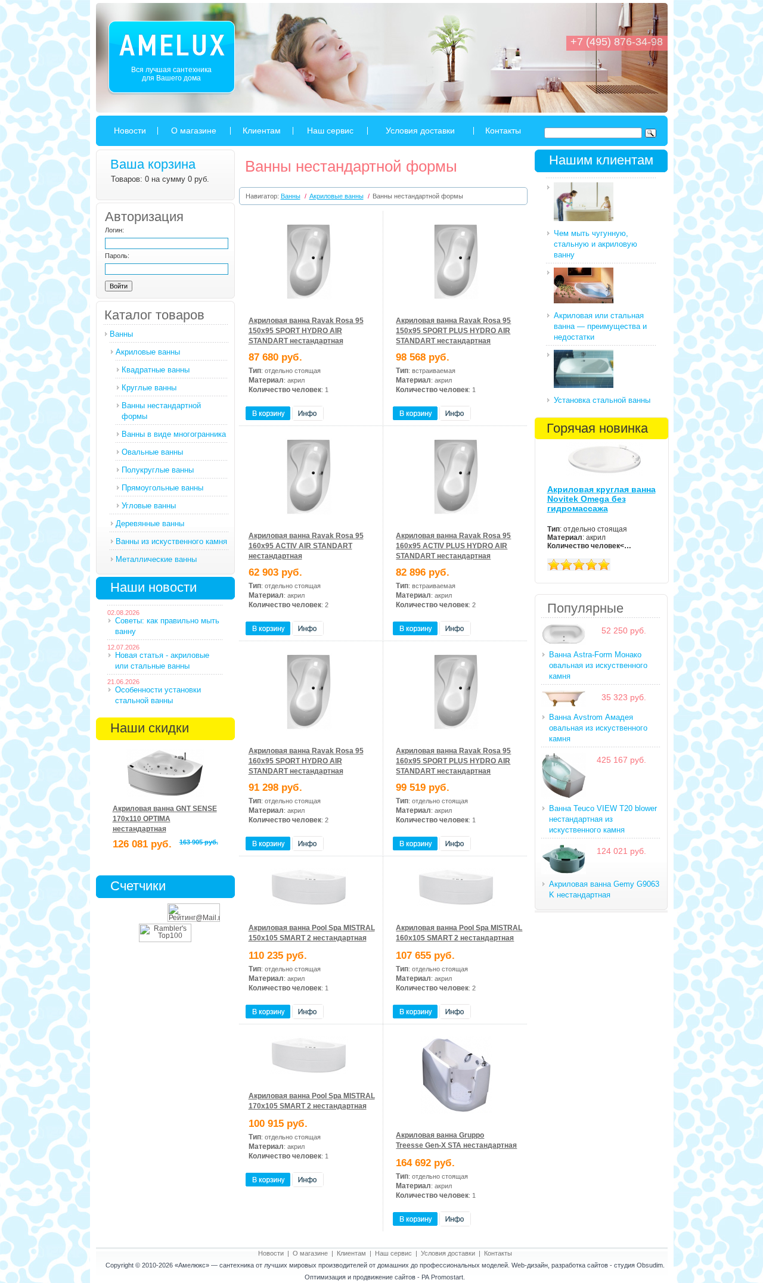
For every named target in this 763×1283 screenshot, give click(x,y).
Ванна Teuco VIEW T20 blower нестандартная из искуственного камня (603, 819)
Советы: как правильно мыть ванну (167, 626)
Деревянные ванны (150, 523)
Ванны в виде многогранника (174, 434)
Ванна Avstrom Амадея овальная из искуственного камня (598, 728)
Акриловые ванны (148, 351)
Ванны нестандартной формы (161, 411)
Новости (130, 130)
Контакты (503, 130)
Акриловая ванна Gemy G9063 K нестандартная (604, 889)
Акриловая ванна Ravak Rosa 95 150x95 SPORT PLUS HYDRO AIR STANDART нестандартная (453, 330)
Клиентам (262, 130)
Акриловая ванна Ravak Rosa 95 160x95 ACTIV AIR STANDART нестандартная (306, 546)
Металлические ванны (156, 559)
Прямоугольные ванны (162, 487)
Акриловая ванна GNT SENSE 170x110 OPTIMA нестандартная (165, 818)
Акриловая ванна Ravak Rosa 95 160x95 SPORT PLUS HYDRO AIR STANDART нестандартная (453, 761)
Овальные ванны (152, 452)
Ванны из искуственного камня (171, 541)
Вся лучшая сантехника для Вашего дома (171, 74)
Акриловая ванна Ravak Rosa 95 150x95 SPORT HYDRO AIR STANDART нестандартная (306, 330)
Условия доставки (420, 130)
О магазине (193, 130)
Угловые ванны (149, 505)
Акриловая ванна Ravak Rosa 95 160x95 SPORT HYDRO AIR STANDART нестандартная (306, 761)
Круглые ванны (149, 387)
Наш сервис (330, 130)
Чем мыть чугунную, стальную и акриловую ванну (595, 244)
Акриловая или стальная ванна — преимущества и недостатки (600, 326)
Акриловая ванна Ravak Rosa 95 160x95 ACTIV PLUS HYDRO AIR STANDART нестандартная (453, 546)
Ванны (121, 334)
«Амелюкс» (192, 1265)
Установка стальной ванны (602, 400)
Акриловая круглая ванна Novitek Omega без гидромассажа (601, 498)
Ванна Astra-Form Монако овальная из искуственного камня (598, 665)
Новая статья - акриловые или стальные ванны (162, 660)
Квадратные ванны (156, 369)
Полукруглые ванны (158, 469)
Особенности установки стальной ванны (158, 695)
